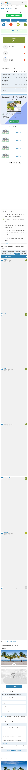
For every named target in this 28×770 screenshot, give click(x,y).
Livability (21, 2)
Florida (6, 8)
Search (2, 8)
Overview (3, 20)
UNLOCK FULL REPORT (15, 15)
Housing (17, 253)
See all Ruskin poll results (14, 750)
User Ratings (23, 253)
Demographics (14, 20)
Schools (23, 251)
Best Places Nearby (23, 20)
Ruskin (10, 8)
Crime (11, 253)
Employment (17, 251)
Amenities (4, 253)
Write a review (4, 716)
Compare (14, 686)
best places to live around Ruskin (10, 641)
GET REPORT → (14, 121)
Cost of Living (11, 251)
